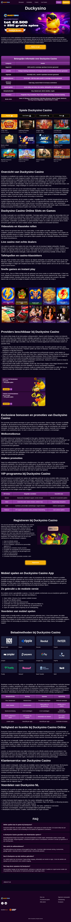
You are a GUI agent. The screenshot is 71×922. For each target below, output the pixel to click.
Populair (8, 115)
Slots (60, 115)
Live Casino (26, 115)
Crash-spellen (43, 115)
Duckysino (60, 902)
